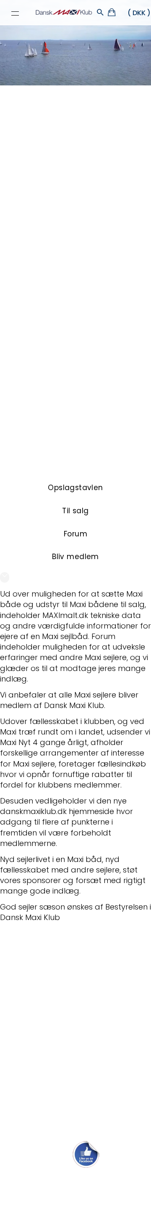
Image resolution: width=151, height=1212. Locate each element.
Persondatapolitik (89, 1194)
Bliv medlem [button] (75, 557)
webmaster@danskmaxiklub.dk (76, 1180)
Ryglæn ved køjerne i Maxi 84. (53, 1124)
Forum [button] (75, 534)
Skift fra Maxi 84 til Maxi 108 (48, 995)
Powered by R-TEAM (115, 1202)
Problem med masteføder (47, 1106)
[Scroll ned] (4, 577)
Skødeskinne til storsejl (40, 1087)
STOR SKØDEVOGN (32, 976)
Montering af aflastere (41, 1013)
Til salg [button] (75, 511)
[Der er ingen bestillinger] (112, 14)
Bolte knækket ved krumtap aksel (60, 1050)
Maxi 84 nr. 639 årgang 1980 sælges (65, 958)
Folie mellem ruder (33, 1032)
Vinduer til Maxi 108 (34, 1069)
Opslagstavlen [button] (75, 488)
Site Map (49, 1194)
